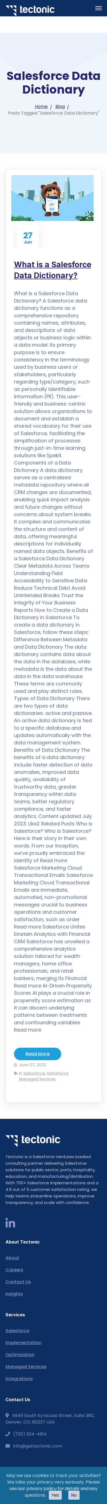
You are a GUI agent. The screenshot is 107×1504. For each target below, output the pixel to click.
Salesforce (34, 1073)
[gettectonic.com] (30, 10)
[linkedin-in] (10, 1223)
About (12, 1258)
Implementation (23, 1343)
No (74, 1495)
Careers (14, 1270)
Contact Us (18, 1282)
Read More (38, 1054)
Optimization (20, 1355)
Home (41, 106)
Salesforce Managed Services (44, 1076)
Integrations (19, 1379)
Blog (60, 106)
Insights (14, 1294)
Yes (55, 1495)
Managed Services (26, 1367)
